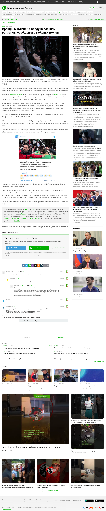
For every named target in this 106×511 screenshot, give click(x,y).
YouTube (17, 221)
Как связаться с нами (65, 500)
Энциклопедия (39, 2)
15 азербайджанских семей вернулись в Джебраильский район (85, 179)
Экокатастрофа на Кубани (96, 19)
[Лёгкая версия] (97, 2)
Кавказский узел (16, 94)
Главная (4, 22)
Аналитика (27, 2)
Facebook (7, 218)
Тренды (19, 2)
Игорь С (15, 271)
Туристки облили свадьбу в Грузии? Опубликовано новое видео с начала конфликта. (17, 486)
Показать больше (53, 490)
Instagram (15, 218)
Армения (30, 12)
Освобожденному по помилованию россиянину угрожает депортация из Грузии (87, 147)
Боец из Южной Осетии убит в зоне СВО (16, 359)
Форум (49, 2)
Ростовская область (53, 14)
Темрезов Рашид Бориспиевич (82, 251)
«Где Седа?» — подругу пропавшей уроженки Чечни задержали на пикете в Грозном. (86, 421)
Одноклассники (35, 218)
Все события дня (99, 361)
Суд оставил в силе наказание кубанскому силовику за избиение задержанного (39, 388)
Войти (100, 7)
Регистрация (26, 337)
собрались (58, 94)
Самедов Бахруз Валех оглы (82, 297)
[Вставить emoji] (35, 320)
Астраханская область (38, 12)
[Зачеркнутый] (31, 320)
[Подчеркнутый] (27, 320)
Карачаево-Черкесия (7, 14)
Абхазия (4, 12)
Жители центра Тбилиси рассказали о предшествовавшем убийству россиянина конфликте (86, 46)
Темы (12, 2)
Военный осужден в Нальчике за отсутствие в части (71, 353)
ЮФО (12, 17)
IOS (32, 209)
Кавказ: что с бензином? (10, 19)
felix (14, 306)
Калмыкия (90, 12)
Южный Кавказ (6, 17)
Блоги (56, 2)
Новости (5, 2)
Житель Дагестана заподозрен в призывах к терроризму (72, 359)
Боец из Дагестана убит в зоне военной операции (19, 353)
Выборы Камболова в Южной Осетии (53, 19)
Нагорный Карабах (29, 14)
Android (27, 209)
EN (103, 1)
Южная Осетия (97, 14)
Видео (62, 2)
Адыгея (16, 12)
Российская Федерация (41, 14)
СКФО (74, 14)
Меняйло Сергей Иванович (81, 274)
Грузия (59, 12)
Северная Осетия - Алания (65, 14)
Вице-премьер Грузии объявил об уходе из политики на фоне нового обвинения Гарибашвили (86, 210)
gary (15, 299)
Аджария (10, 12)
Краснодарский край (19, 14)
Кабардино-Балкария (81, 12)
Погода (81, 2)
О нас (56, 500)
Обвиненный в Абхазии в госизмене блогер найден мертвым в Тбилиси (87, 80)
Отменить (61, 337)
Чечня (91, 14)
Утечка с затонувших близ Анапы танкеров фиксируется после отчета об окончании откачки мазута (91, 388)
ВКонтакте (24, 218)
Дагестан (65, 12)
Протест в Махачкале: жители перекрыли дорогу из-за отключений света (86, 452)
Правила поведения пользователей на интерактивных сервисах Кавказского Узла (37, 507)
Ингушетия (71, 12)
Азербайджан (22, 12)
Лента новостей (11, 22)
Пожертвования (77, 500)
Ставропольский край (83, 14)
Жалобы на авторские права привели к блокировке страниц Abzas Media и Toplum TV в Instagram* (87, 110)
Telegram (24, 214)
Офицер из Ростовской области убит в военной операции (72, 348)
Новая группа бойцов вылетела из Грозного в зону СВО (21, 348)
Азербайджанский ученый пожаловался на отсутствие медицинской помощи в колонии (64, 388)
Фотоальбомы (72, 2)
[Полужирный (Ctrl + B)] (21, 320)
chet (18, 278)
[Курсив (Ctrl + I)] (24, 320)
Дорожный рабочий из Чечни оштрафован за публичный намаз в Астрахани (13, 388)
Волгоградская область (51, 12)
